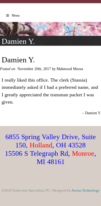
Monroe (83, 153)
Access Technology (85, 190)
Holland (41, 145)
